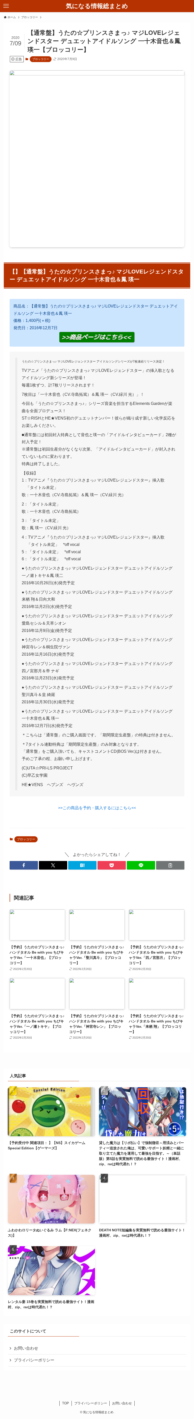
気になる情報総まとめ (97, 6)
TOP (65, 1403)
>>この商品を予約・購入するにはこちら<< (97, 808)
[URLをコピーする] (170, 865)
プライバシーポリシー (34, 1360)
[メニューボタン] (6, 6)
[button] (24, 865)
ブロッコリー (40, 59)
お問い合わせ (26, 1348)
